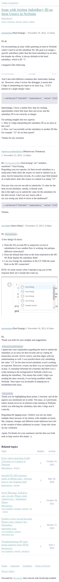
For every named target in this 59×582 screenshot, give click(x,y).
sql (31, 509)
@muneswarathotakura (12, 346)
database (17, 509)
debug (25, 22)
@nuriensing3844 (12, 163)
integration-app (7, 534)
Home (4, 566)
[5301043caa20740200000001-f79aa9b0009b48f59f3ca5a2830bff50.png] (29, 296)
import (5, 512)
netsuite (19, 22)
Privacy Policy (8, 571)
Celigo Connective (9, 3)
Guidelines (27, 566)
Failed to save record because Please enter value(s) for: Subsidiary (16, 521)
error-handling (7, 509)
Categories (15, 566)
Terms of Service (42, 566)
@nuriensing (10, 234)
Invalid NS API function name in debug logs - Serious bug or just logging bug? (16, 478)
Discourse (17, 578)
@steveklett (7, 393)
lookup (32, 22)
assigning (10, 22)
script (3, 22)
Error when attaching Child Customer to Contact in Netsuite (15, 461)
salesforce (26, 551)
